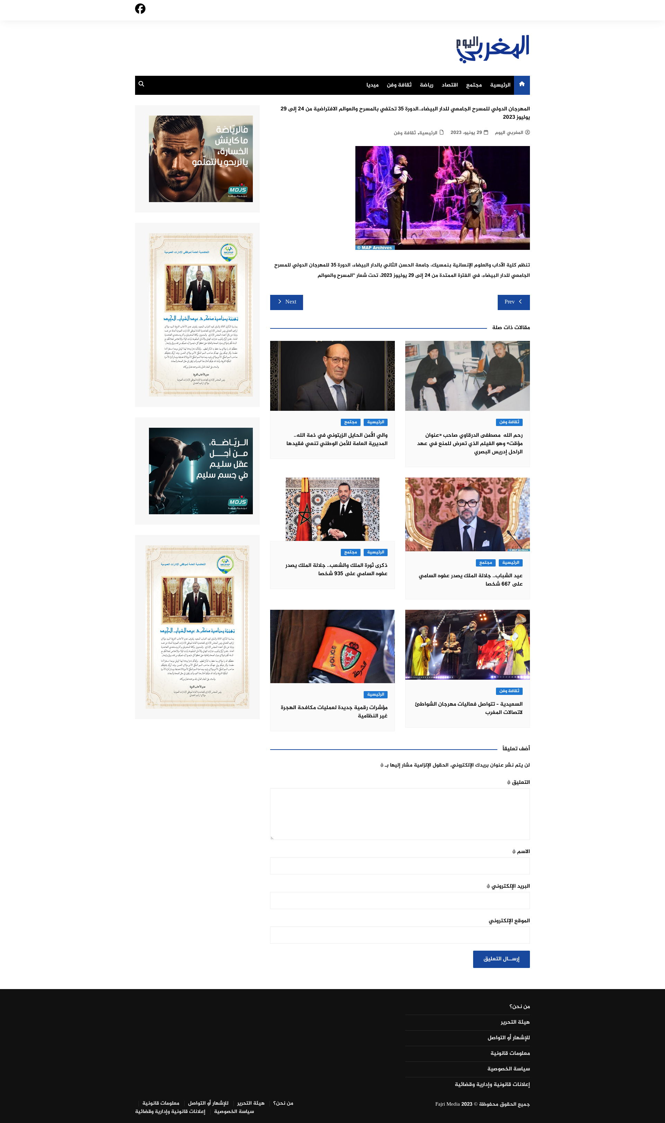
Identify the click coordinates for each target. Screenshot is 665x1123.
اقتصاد (450, 85)
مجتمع (474, 85)
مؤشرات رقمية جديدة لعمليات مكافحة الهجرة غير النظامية (334, 712)
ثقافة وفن (399, 85)
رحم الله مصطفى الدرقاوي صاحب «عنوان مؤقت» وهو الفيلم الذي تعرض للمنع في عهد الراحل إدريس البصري (470, 444)
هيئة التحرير (515, 1022)
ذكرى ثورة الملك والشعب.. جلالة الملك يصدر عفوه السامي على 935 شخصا (336, 570)
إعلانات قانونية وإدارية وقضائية (492, 1085)
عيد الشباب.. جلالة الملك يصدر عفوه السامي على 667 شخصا (471, 580)
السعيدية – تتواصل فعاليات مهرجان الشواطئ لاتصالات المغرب (469, 708)
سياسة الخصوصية (508, 1069)
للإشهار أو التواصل (509, 1038)
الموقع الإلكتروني (509, 921)
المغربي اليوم (509, 132)
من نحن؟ (519, 1007)
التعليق (518, 782)
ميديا (372, 85)
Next (290, 302)
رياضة (426, 85)
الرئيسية (500, 85)
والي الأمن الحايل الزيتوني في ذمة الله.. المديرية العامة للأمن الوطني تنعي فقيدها (337, 440)
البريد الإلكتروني (508, 886)
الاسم (521, 852)
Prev (510, 302)
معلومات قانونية (510, 1054)
